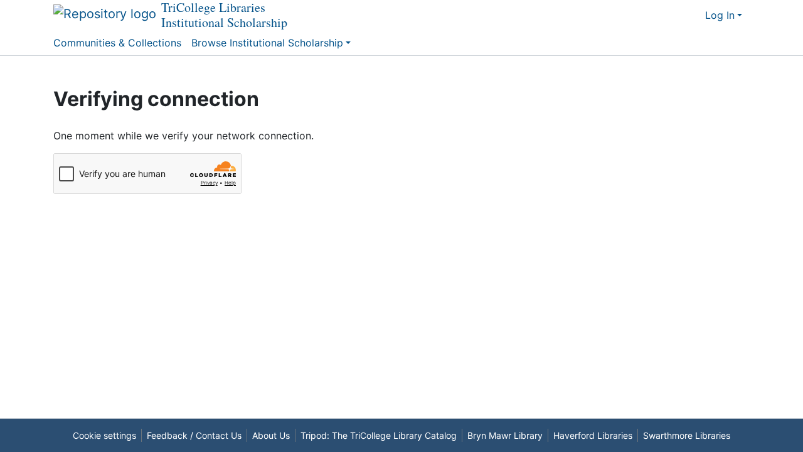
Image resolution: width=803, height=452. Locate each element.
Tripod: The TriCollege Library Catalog (378, 435)
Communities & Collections (117, 42)
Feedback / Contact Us (194, 435)
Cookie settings (104, 435)
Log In (720, 15)
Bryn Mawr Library (505, 435)
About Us (271, 435)
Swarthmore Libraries (686, 435)
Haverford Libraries (592, 435)
